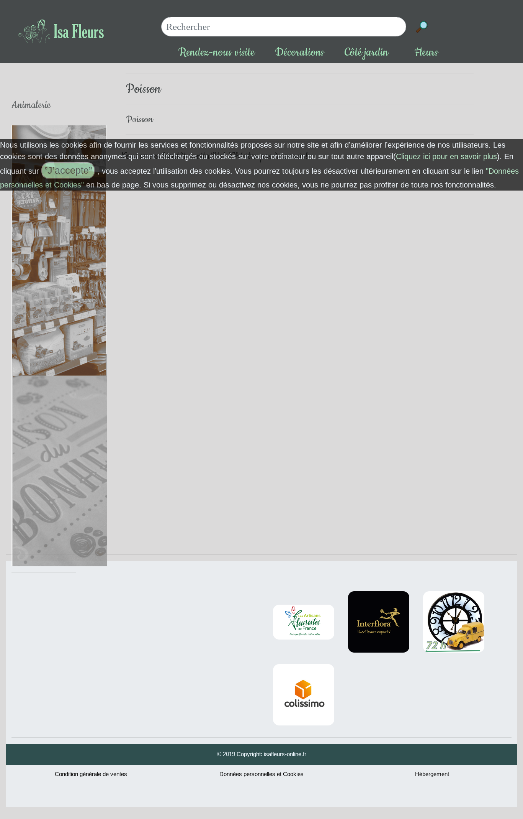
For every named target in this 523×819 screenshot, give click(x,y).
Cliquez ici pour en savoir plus (446, 156)
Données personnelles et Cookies (261, 774)
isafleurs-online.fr (285, 754)
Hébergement (432, 774)
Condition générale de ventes (91, 774)
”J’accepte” (68, 170)
